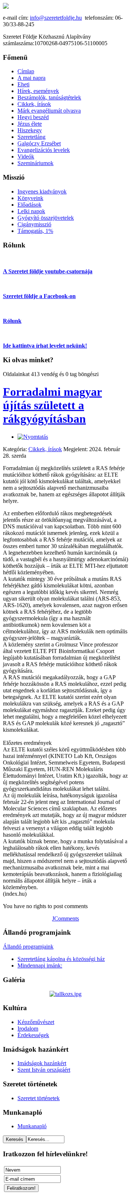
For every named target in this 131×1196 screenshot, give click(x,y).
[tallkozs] (65, 994)
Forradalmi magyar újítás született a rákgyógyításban (52, 405)
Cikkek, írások (45, 449)
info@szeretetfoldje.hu (56, 18)
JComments (65, 918)
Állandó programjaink (28, 946)
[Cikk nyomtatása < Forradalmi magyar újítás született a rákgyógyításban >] (32, 437)
